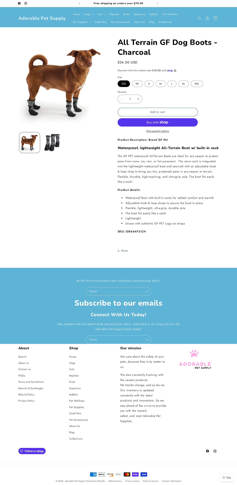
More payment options (157, 131)
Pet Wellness (76, 401)
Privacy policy (132, 481)
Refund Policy (26, 394)
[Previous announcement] (79, 3)
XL (183, 84)
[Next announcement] (157, 3)
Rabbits (73, 394)
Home (72, 357)
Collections (75, 439)
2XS (123, 84)
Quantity (122, 92)
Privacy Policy (26, 401)
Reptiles (74, 376)
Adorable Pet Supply (75, 481)
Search (22, 357)
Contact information (171, 481)
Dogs (72, 363)
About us (23, 363)
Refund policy (115, 481)
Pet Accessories (78, 420)
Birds (72, 382)
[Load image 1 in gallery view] (29, 142)
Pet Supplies (76, 407)
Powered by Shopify (95, 481)
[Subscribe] (147, 291)
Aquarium (75, 388)
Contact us (24, 369)
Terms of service (151, 481)
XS (137, 84)
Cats (71, 369)
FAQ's (21, 376)
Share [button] (124, 251)
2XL (197, 84)
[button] (88, 14)
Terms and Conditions (31, 382)
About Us (74, 426)
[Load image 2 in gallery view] (52, 142)
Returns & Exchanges (30, 388)
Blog (71, 432)
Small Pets (75, 413)
